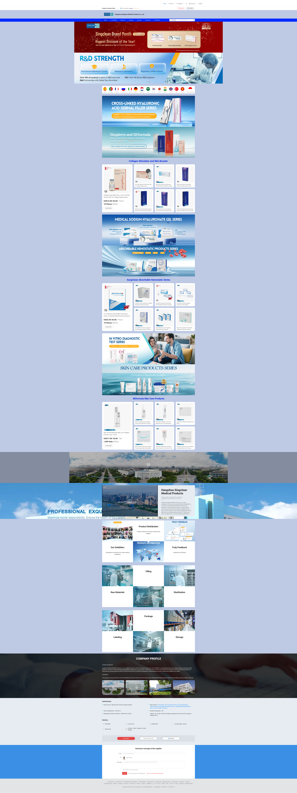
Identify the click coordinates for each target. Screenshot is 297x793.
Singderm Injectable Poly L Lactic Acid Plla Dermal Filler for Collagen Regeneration (117, 196)
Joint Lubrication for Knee (171, 704)
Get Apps (192, 3)
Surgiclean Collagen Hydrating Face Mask (185, 422)
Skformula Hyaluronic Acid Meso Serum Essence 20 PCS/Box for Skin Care (164, 447)
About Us (123, 20)
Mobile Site (182, 781)
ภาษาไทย (171, 783)
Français (126, 783)
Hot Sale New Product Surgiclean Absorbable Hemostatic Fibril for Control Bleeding (143, 328)
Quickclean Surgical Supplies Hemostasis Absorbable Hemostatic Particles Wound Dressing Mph (183, 304)
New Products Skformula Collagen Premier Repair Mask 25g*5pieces (143, 447)
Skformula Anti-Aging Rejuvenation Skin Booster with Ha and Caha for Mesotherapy (143, 209)
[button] (147, 81)
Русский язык (132, 783)
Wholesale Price (150, 781)
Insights (187, 781)
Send (124, 773)
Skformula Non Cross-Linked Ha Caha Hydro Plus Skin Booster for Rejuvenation (164, 209)
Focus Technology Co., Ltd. (138, 786)
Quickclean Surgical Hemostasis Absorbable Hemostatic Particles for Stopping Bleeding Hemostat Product (164, 304)
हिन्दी (167, 783)
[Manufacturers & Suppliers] (103, 3)
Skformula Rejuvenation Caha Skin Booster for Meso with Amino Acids (185, 209)
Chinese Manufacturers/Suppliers (130, 781)
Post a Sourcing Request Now (155, 773)
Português (120, 783)
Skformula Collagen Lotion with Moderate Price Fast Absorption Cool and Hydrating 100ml (163, 422)
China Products (118, 781)
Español (115, 783)
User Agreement (157, 786)
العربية (154, 783)
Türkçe (176, 783)
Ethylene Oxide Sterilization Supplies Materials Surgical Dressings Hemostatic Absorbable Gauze (143, 304)
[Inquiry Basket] (186, 3)
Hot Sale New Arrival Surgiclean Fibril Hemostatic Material (163, 328)
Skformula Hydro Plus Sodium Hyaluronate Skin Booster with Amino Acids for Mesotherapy (184, 185)
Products (114, 20)
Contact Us (148, 20)
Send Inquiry (181, 8)
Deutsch (143, 783)
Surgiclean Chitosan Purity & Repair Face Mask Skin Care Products (185, 447)
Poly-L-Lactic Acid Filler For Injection (158, 708)
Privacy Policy (171, 786)
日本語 (163, 783)
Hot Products (110, 781)
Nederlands (149, 783)
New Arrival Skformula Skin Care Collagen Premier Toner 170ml (116, 434)
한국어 (158, 783)
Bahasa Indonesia (189, 783)
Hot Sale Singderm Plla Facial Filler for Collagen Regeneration (143, 185)
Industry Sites (158, 781)
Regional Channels (167, 781)
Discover (139, 20)
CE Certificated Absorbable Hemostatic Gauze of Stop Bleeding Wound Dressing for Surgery (117, 315)
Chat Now (191, 8)
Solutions (131, 20)
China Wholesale (142, 781)
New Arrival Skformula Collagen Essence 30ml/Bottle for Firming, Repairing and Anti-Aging (143, 422)
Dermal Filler (161, 704)
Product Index (175, 781)
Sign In (165, 3)
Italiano (138, 783)
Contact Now (108, 208)
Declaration (164, 786)
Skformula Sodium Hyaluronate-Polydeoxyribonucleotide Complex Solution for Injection (164, 185)
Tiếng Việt (181, 783)
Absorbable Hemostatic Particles (167, 706)
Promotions (157, 20)
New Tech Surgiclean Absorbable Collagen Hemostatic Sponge (184, 328)
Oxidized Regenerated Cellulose (182, 706)
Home (105, 20)
